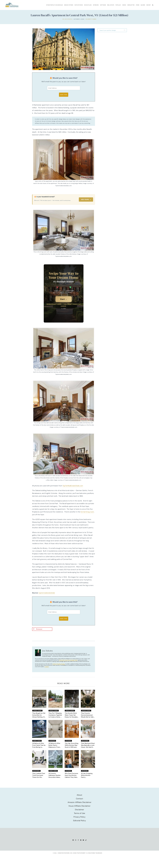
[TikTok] (86, 840)
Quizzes (143, 5)
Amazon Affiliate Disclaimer (79, 802)
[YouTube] (83, 840)
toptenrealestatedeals (47, 593)
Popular (118, 5)
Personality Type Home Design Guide (68, 660)
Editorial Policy (79, 820)
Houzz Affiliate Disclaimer (79, 806)
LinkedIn (47, 666)
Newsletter (130, 5)
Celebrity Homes (91, 19)
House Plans (88, 5)
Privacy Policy (79, 817)
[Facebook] (78, 840)
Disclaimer (79, 809)
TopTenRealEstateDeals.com (73, 486)
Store (137, 5)
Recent (148, 5)
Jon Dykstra (68, 19)
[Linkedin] (73, 840)
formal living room (87, 512)
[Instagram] (75, 840)
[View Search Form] (153, 5)
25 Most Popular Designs (59, 664)
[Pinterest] (81, 840)
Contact (79, 798)
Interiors (96, 5)
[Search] (125, 30)
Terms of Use (79, 813)
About (79, 795)
